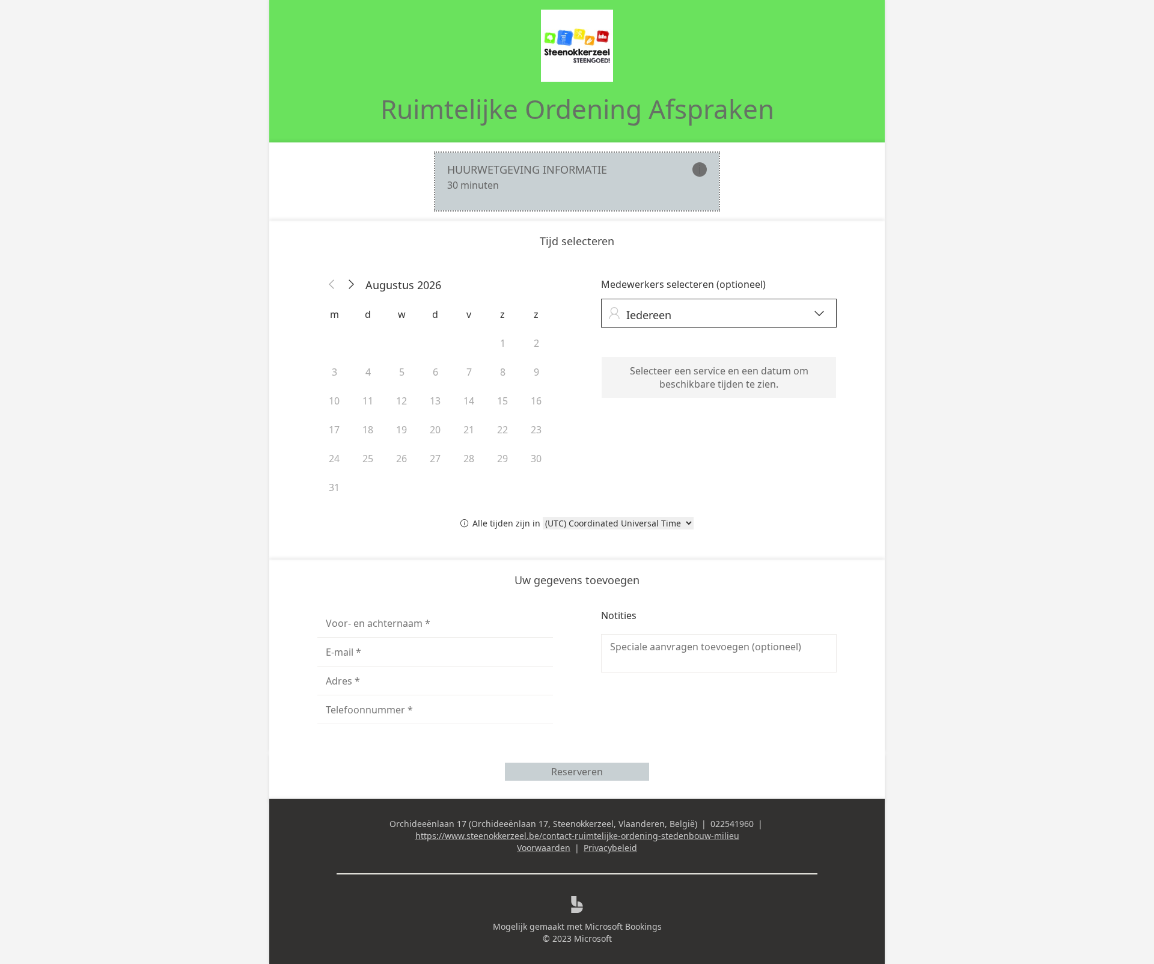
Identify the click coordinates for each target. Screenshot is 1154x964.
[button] (331, 285)
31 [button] (334, 487)
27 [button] (435, 458)
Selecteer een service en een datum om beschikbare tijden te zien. (719, 377)
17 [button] (334, 429)
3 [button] (334, 372)
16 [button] (536, 400)
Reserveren (577, 771)
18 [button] (367, 429)
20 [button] (435, 429)
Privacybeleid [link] (610, 847)
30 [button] (536, 458)
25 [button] (367, 458)
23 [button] (536, 429)
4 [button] (368, 372)
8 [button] (502, 372)
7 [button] (469, 372)
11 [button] (367, 400)
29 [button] (502, 458)
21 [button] (468, 429)
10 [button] (334, 400)
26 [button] (401, 458)
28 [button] (468, 458)
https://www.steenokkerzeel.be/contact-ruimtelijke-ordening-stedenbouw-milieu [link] (577, 835)
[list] (577, 181)
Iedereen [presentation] (716, 314)
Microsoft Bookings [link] (623, 926)
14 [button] (468, 400)
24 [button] (334, 458)
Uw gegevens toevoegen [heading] (577, 580)
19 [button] (401, 429)
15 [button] (502, 400)
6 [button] (435, 372)
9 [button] (536, 372)
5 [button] (402, 372)
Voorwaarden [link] (543, 847)
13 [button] (435, 400)
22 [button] (502, 429)
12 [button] (401, 400)
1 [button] (502, 343)
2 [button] (536, 343)
